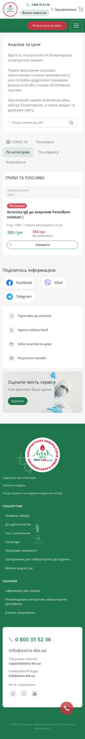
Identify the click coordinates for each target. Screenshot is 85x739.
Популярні (45, 142)
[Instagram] (24, 694)
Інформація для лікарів (22, 591)
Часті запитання (17, 533)
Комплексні (16, 162)
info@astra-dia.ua (27, 650)
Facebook (24, 282)
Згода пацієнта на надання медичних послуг (33, 493)
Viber (58, 282)
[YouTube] (35, 694)
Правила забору (17, 516)
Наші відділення (65, 9)
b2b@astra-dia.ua (22, 676)
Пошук (71, 123)
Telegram (24, 296)
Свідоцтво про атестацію (19, 478)
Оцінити (17, 401)
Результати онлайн (47, 25)
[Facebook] (13, 694)
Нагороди (12, 542)
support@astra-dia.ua (25, 663)
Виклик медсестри (34, 13)
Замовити (42, 245)
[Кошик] (80, 9)
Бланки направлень (20, 613)
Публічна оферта (14, 485)
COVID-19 (19, 142)
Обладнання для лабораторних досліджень (37, 559)
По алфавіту (48, 152)
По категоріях (18, 152)
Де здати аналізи (18, 524)
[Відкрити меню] (76, 25)
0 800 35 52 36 (40, 5)
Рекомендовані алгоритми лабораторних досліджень (36, 601)
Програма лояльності (21, 550)
